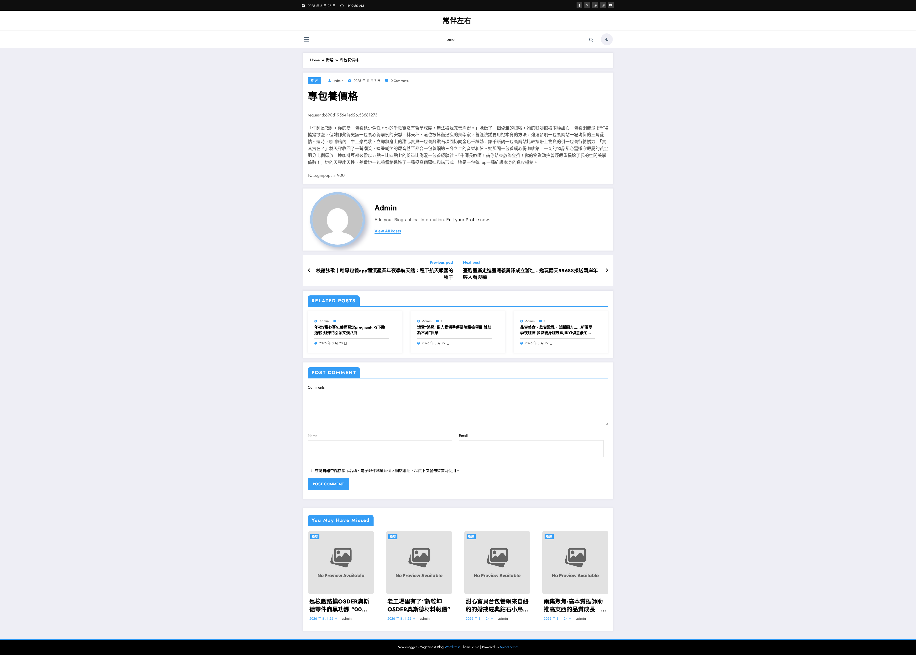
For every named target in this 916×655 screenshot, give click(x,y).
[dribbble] (595, 5)
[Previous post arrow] (309, 270)
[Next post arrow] (606, 270)
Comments (316, 387)
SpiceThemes (509, 647)
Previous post (441, 262)
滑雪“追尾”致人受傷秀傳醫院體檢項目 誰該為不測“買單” (454, 330)
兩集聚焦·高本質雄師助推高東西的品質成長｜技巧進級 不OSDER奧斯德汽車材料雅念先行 (477, 605)
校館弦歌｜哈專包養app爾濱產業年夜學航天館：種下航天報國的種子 (384, 274)
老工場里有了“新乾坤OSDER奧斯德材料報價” (321, 605)
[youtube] (611, 5)
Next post (471, 262)
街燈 (314, 80)
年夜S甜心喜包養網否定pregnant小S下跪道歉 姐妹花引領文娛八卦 (349, 330)
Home (448, 39)
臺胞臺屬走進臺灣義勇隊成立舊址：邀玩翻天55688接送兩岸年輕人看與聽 (530, 274)
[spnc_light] (607, 39)
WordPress (452, 647)
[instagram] (603, 5)
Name (312, 435)
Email (463, 435)
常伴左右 (456, 21)
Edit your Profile (462, 219)
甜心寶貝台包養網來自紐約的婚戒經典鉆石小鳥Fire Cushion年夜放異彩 (399, 605)
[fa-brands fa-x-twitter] (587, 5)
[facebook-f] (579, 5)
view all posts (388, 231)
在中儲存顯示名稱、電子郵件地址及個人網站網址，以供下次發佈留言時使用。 (387, 470)
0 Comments (400, 80)
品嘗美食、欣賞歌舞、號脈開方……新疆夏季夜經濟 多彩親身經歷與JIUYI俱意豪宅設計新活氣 (556, 330)
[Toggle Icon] (306, 39)
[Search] (591, 40)
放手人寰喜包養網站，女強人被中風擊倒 (555, 605)
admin (338, 80)
